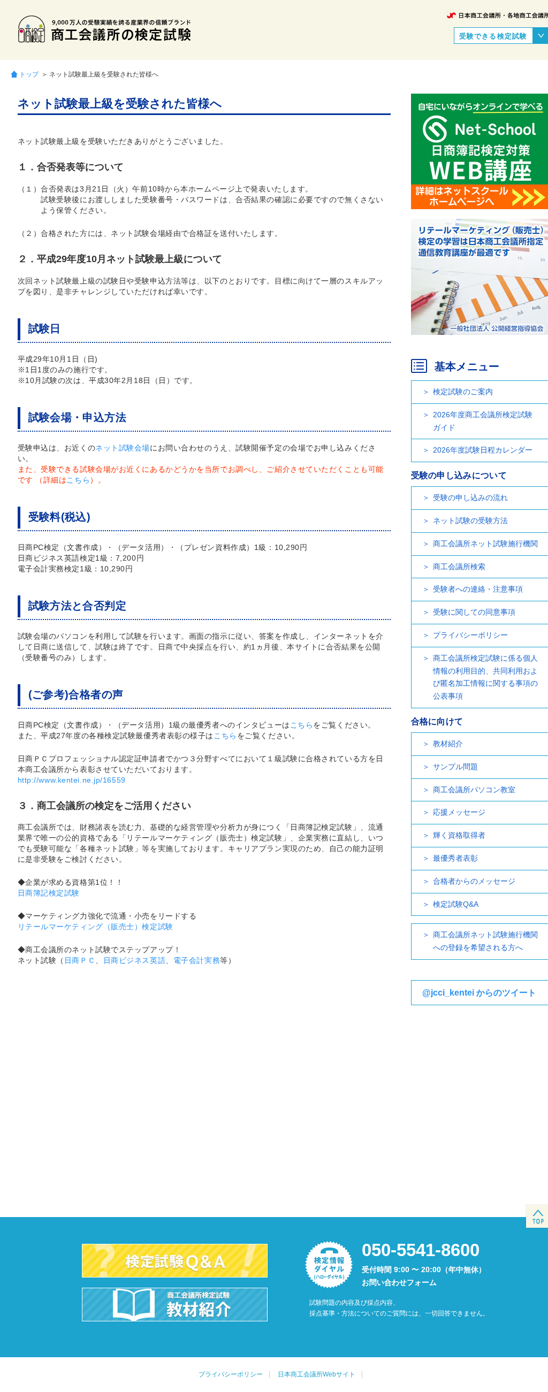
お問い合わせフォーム (399, 1282)
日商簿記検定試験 (49, 893)
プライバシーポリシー (231, 1374)
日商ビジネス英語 (134, 960)
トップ (29, 74)
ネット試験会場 (122, 447)
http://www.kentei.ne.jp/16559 (72, 780)
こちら (78, 480)
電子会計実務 (196, 960)
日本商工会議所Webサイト (316, 1374)
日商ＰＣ (79, 960)
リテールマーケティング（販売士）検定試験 (95, 926)
